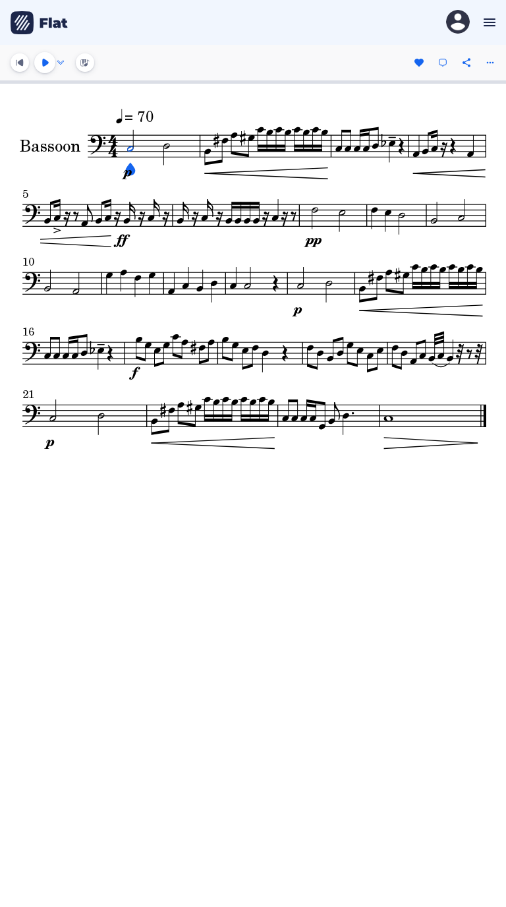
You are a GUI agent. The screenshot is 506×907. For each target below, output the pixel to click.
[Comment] (443, 62)
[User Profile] (458, 23)
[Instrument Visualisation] (85, 62)
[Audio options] (60, 62)
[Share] (466, 62)
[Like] (419, 62)
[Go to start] (20, 62)
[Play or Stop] (44, 62)
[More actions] (490, 62)
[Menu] (487, 22)
